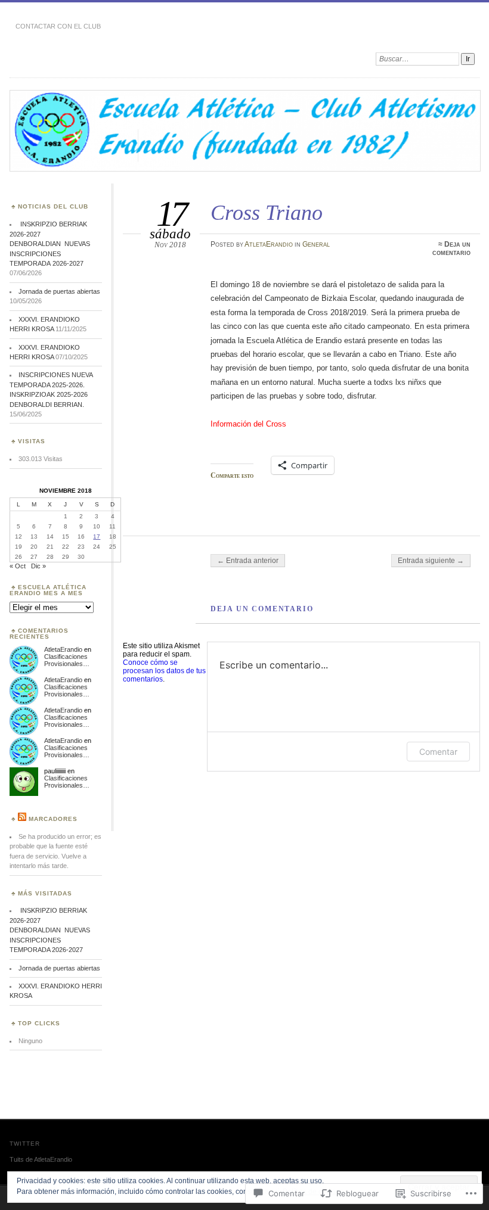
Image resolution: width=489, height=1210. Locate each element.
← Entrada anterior (247, 560)
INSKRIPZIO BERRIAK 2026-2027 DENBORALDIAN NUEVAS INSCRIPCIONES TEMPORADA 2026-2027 (50, 243)
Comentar (438, 751)
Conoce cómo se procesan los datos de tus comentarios (164, 670)
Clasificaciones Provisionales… (66, 660)
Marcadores (53, 819)
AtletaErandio (268, 244)
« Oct (18, 566)
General (316, 244)
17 (96, 536)
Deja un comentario (451, 248)
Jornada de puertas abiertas (59, 291)
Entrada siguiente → (431, 560)
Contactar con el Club (58, 26)
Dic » (38, 566)
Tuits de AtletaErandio (41, 1159)
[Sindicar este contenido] (22, 819)
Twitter (25, 1143)
